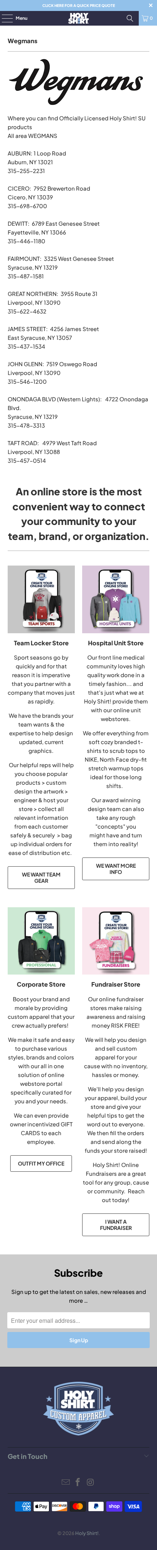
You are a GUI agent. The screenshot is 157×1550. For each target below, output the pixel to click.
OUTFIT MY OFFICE (41, 1163)
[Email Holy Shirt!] (65, 1482)
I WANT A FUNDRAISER (116, 1224)
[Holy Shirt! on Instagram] (90, 1482)
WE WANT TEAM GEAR (41, 877)
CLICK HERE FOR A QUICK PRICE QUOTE (78, 5)
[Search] (130, 18)
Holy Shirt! (87, 1533)
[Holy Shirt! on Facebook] (78, 1482)
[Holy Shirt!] (78, 18)
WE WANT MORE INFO (116, 868)
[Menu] (3, 18)
